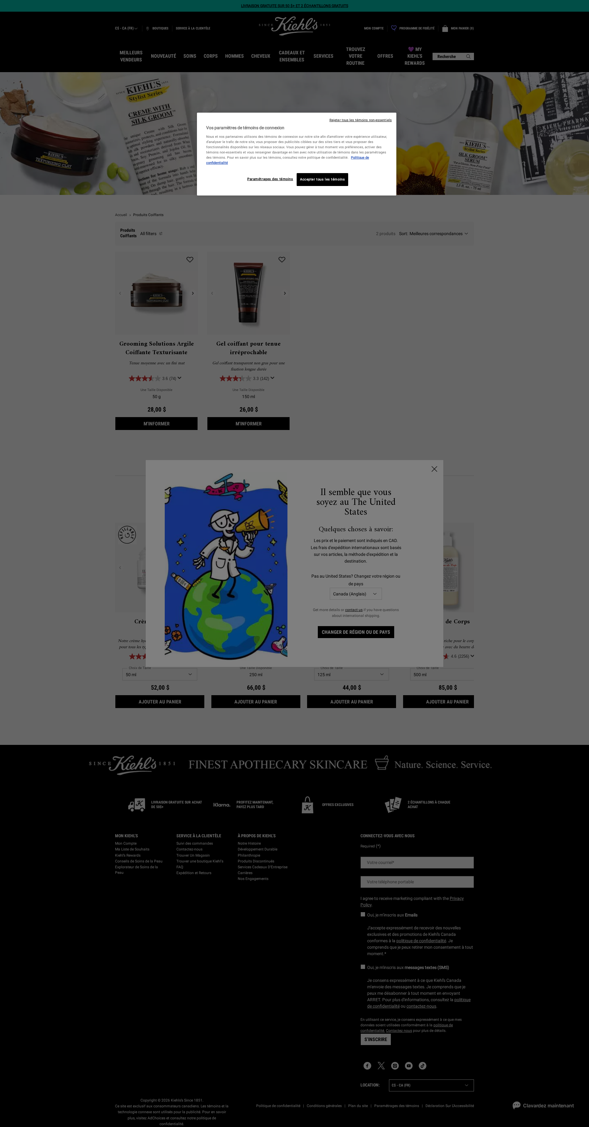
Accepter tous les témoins (322, 179)
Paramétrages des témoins (270, 179)
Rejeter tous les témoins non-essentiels (360, 120)
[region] (296, 154)
